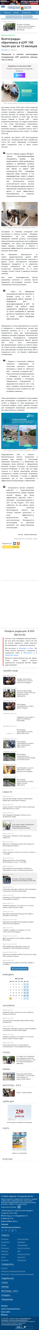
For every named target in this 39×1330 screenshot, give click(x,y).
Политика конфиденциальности (18, 1320)
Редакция (4, 1224)
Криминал (21, 1242)
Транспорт (21, 1257)
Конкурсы (6, 1295)
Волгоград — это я (10, 1291)
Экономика (5, 1242)
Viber (31, 648)
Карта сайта (5, 1312)
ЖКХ (19, 1251)
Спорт (3, 1257)
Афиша (16, 12)
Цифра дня (8, 1101)
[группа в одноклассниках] (9, 1230)
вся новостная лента (19, 969)
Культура (4, 1251)
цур (35, 539)
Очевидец (5, 1260)
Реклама (4, 1306)
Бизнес (3, 1245)
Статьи (6, 1052)
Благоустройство (8, 35)
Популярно (9, 1005)
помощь (30, 539)
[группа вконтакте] (5, 1230)
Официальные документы (10, 1227)
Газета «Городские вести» (10, 1309)
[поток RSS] (16, 1230)
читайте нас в (11, 547)
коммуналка (20, 539)
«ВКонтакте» (27, 653)
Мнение (5, 1286)
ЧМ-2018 (4, 1268)
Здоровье (4, 1254)
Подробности (8, 1278)
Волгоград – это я (12, 1085)
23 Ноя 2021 (4, 50)
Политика (4, 1239)
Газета (6, 1128)
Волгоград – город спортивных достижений (17, 1274)
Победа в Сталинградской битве (13, 1271)
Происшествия (22, 1239)
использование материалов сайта (11, 1324)
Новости (7, 12)
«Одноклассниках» (12, 655)
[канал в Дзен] (12, 1230)
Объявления (26, 12)
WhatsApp (23, 648)
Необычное (21, 1260)
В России (7, 1159)
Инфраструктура (23, 1254)
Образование (22, 1245)
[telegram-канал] (2, 1230)
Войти (5, 1315)
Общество (5, 1248)
